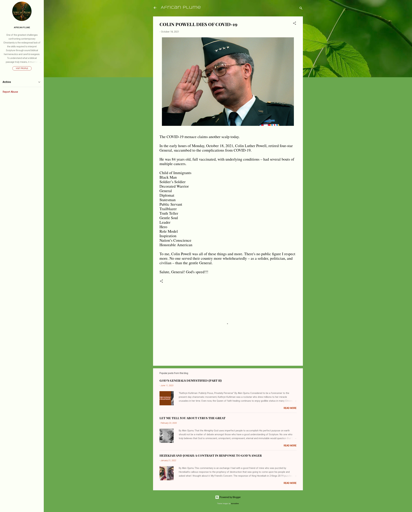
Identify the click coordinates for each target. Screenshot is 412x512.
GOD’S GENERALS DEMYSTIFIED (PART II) (190, 380)
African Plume (181, 7)
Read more (290, 408)
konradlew (235, 504)
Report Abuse (10, 91)
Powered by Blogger (230, 497)
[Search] (301, 9)
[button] (294, 23)
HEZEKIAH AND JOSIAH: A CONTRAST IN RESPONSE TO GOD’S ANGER (210, 455)
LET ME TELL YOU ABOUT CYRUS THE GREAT (192, 418)
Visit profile (22, 68)
